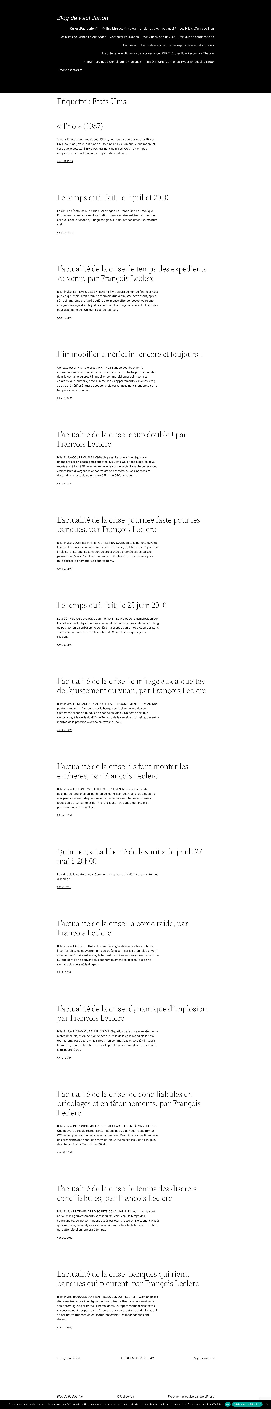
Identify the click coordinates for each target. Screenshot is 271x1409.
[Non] (267, 1404)
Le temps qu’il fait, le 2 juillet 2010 (113, 197)
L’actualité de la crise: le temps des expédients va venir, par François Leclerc (132, 273)
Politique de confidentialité (247, 1404)
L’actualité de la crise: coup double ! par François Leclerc (122, 439)
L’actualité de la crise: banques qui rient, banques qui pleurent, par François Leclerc (128, 1278)
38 (144, 1358)
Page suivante (203, 1358)
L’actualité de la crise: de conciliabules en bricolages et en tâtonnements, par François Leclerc (129, 1103)
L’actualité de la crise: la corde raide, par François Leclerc (122, 928)
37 (140, 1358)
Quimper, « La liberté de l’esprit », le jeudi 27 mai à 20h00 (129, 856)
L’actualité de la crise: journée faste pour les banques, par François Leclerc (128, 524)
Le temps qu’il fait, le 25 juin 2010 (112, 605)
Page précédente (69, 1358)
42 (152, 1358)
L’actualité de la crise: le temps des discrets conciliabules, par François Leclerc (127, 1193)
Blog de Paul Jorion (82, 17)
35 (132, 1358)
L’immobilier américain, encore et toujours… (130, 354)
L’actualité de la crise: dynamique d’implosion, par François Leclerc (133, 1013)
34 (128, 1358)
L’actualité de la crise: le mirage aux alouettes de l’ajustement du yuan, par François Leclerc (131, 685)
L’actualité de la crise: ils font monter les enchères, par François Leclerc (122, 770)
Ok (227, 1404)
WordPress (207, 1396)
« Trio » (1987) (80, 126)
